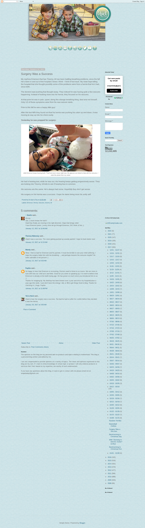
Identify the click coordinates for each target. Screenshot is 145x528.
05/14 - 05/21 (115, 357)
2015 (110, 460)
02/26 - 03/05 (115, 395)
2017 (110, 247)
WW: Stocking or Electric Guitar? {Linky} (115, 442)
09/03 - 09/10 (115, 305)
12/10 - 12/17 (115, 260)
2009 (110, 480)
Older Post (96, 343)
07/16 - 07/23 (115, 328)
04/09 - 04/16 (115, 374)
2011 (110, 473)
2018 (110, 244)
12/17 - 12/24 (115, 256)
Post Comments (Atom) (40, 347)
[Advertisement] (60, 326)
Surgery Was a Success (114, 430)
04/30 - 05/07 (115, 364)
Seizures (41, 203)
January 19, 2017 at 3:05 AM (35, 305)
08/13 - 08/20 (115, 315)
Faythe (28, 268)
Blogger (82, 523)
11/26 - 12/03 (115, 266)
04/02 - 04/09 (115, 377)
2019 (110, 241)
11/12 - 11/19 (114, 273)
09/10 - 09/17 (115, 302)
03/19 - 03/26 (115, 383)
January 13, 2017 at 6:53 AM (35, 261)
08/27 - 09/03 (115, 308)
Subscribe (114, 91)
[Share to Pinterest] (62, 200)
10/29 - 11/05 (115, 279)
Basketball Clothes (113, 425)
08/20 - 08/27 (115, 312)
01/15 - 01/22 (115, 415)
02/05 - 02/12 (115, 405)
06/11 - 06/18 (115, 344)
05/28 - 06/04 (115, 351)
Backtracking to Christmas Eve (115, 448)
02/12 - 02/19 (115, 402)
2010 (110, 477)
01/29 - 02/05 (115, 408)
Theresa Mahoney (32, 236)
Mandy (28, 250)
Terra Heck (29, 296)
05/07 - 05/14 (115, 361)
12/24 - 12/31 (115, 253)
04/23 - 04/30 (115, 367)
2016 (110, 457)
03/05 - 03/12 (115, 392)
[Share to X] (58, 200)
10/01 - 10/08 (115, 292)
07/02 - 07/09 (115, 334)
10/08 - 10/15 (115, 289)
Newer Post (26, 343)
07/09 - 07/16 (115, 331)
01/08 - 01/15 (115, 418)
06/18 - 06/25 (115, 341)
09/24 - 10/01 (115, 295)
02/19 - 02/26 (115, 398)
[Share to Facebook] (60, 200)
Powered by (109, 98)
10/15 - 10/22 (115, 286)
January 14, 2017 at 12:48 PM (36, 288)
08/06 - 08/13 (115, 318)
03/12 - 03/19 (114, 387)
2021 (110, 234)
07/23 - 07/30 (115, 325)
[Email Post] (50, 200)
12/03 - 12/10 (115, 263)
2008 (110, 483)
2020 (110, 237)
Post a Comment (29, 309)
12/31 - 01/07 (115, 250)
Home (61, 343)
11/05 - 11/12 (114, 276)
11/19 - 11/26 (114, 269)
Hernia (36, 203)
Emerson (30, 203)
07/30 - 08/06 (115, 322)
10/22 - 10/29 (115, 282)
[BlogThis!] (56, 200)
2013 (110, 467)
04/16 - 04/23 (115, 370)
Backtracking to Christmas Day (115, 435)
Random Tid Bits (115, 421)
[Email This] (55, 200)
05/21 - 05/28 (115, 354)
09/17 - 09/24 (115, 299)
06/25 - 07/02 (115, 338)
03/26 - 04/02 (115, 380)
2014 (110, 464)
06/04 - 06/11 (115, 348)
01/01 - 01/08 (115, 453)
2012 (110, 470)
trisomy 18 (48, 203)
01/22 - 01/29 (115, 411)
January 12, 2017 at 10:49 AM (36, 228)
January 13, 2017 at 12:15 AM (36, 242)
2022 (110, 231)
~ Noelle (28, 215)
